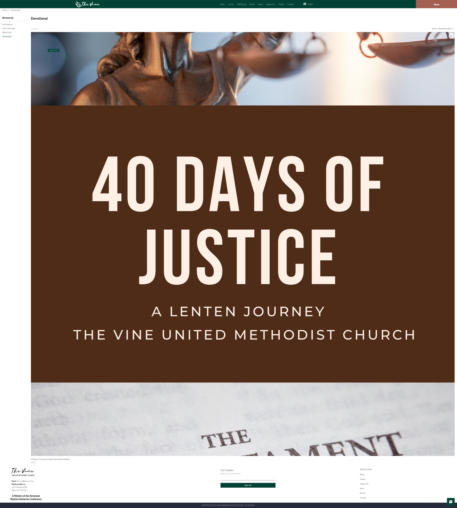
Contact (363, 498)
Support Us (364, 484)
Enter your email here (230, 473)
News (362, 488)
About (362, 474)
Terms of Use (239, 505)
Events (362, 493)
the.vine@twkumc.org (25, 481)
